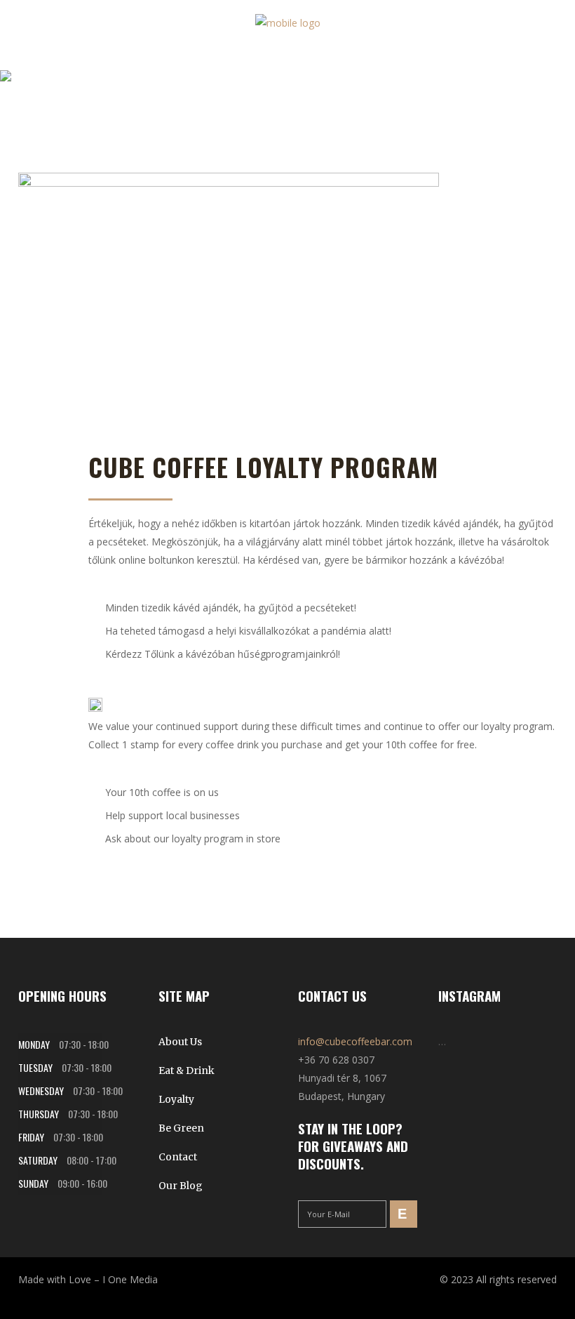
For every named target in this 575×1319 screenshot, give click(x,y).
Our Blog (180, 1185)
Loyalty (176, 1099)
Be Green (181, 1128)
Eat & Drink (186, 1070)
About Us (180, 1041)
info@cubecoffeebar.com (355, 1041)
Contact (177, 1157)
